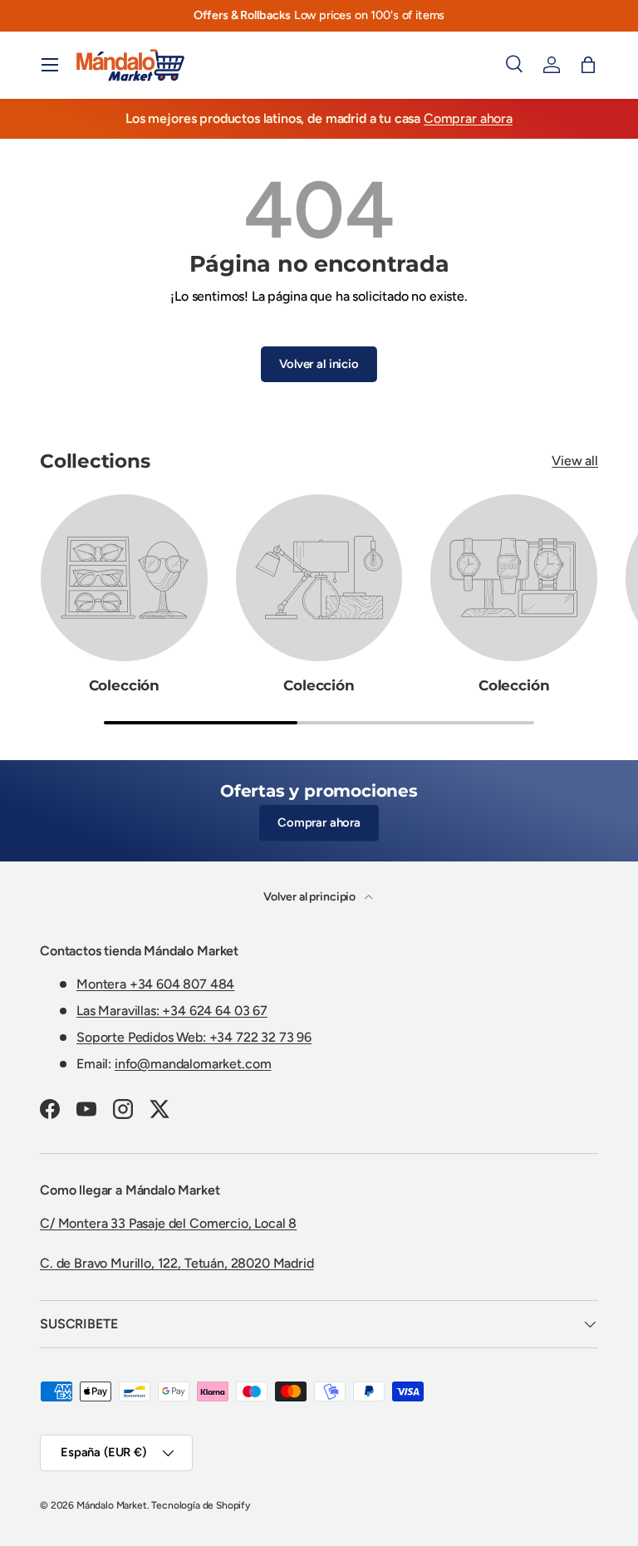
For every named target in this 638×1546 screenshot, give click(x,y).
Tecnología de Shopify (200, 1505)
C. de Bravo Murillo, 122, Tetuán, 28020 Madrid (177, 1263)
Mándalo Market (111, 1505)
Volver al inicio (318, 363)
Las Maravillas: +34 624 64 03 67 (171, 1010)
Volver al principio (310, 897)
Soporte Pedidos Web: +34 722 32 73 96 (194, 1037)
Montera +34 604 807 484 (155, 984)
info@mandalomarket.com (193, 1064)
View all (575, 461)
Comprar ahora (468, 118)
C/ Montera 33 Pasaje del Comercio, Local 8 (168, 1223)
